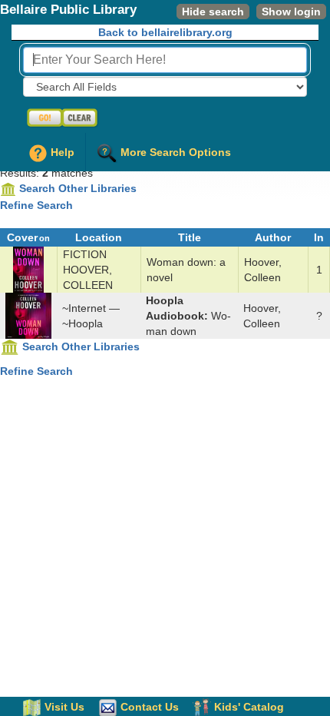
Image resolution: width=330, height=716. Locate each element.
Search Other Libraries (78, 188)
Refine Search (36, 205)
